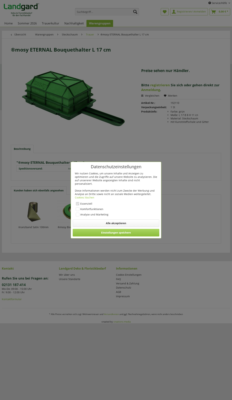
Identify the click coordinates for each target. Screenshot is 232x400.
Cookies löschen (84, 197)
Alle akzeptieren (116, 223)
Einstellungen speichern (116, 232)
